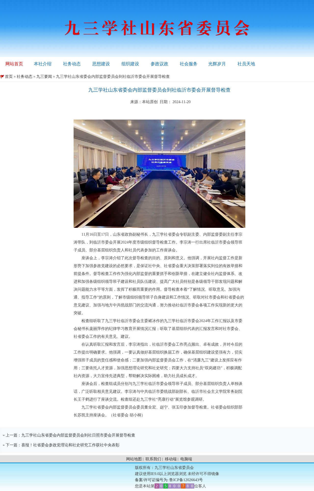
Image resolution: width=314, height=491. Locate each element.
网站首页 (14, 63)
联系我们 (153, 459)
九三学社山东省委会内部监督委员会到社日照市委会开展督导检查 (78, 435)
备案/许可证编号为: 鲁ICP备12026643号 (169, 480)
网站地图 (134, 459)
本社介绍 (43, 63)
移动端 (171, 459)
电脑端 (186, 459)
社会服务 (188, 63)
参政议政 (159, 63)
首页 (6, 76)
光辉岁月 (217, 63)
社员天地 (246, 63)
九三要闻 (44, 76)
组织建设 (130, 63)
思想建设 (101, 63)
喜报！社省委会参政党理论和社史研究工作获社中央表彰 (70, 445)
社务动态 (72, 63)
